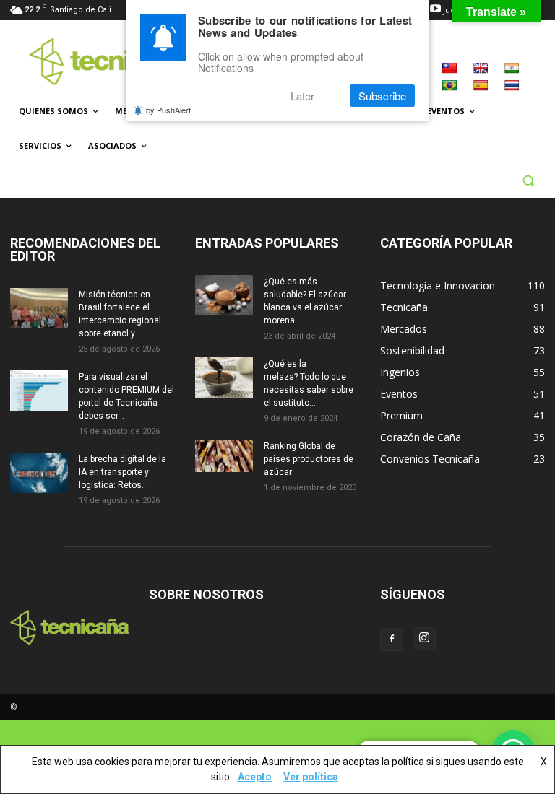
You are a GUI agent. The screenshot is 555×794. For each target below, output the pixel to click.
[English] (480, 68)
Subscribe (382, 95)
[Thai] (511, 85)
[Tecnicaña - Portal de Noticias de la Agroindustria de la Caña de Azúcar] (108, 61)
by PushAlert (168, 109)
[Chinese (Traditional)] (449, 68)
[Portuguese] (449, 85)
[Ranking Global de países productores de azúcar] (224, 456)
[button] (528, 181)
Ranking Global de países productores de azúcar (308, 459)
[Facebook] (391, 639)
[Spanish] (480, 85)
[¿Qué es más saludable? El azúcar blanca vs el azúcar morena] (224, 295)
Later (302, 95)
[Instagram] (424, 638)
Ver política (310, 776)
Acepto (255, 776)
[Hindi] (511, 68)
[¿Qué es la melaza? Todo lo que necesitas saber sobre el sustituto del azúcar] (224, 377)
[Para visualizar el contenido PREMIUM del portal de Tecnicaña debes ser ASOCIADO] (39, 390)
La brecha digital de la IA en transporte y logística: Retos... (122, 472)
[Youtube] (435, 9)
